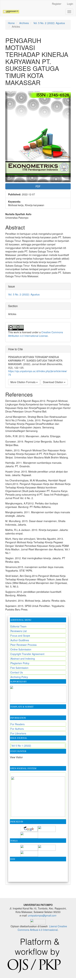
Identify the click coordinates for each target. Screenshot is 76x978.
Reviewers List (18, 631)
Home (11, 23)
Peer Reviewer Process (23, 645)
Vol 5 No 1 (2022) (21, 745)
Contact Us (16, 672)
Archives (24, 23)
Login (70, 3)
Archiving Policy (19, 677)
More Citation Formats (23, 382)
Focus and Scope (20, 635)
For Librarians (18, 733)
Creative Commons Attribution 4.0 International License (35, 333)
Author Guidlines (19, 640)
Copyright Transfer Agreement (27, 654)
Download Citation (53, 382)
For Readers (17, 724)
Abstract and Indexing (22, 658)
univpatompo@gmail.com (42, 915)
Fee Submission (19, 668)
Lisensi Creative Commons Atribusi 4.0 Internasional (42, 928)
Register (56, 3)
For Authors (17, 728)
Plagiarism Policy (19, 663)
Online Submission (20, 649)
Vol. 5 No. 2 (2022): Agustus (49, 23)
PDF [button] (38, 186)
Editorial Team (18, 626)
